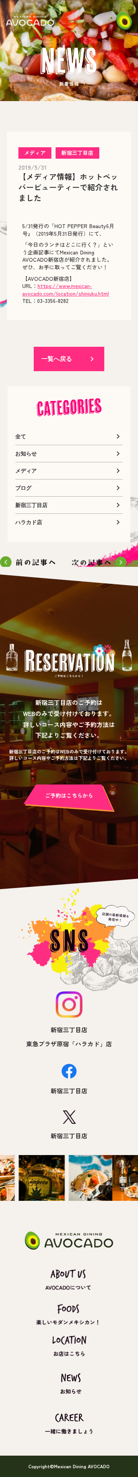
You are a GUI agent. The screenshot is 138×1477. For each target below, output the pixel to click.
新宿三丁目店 (69, 1029)
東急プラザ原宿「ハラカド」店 (69, 1043)
